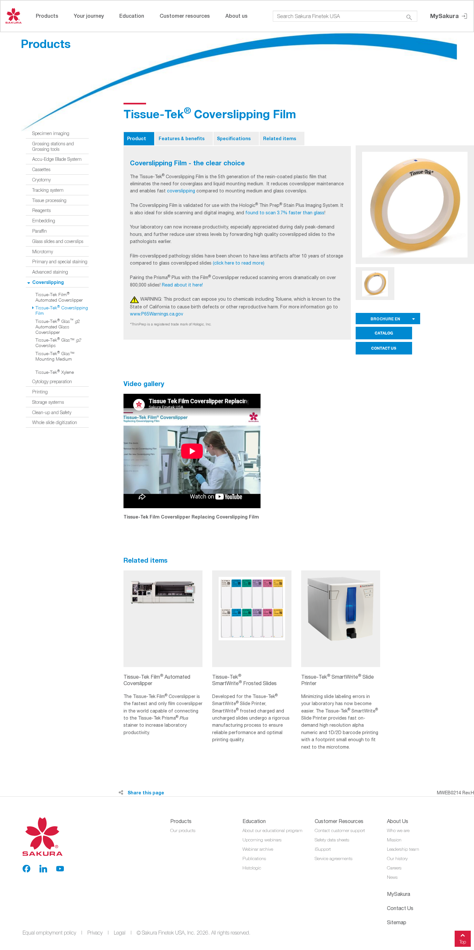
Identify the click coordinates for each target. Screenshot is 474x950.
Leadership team (403, 849)
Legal (119, 932)
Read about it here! (182, 284)
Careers (394, 867)
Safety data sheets (332, 839)
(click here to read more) (238, 263)
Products (47, 16)
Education (131, 16)
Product (136, 138)
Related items (279, 138)
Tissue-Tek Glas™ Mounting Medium (54, 356)
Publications (254, 858)
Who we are (398, 830)
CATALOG (384, 333)
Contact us (400, 908)
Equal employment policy (49, 932)
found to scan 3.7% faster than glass (284, 212)
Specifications (234, 138)
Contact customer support (340, 830)
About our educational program (272, 830)
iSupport (323, 849)
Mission (394, 839)
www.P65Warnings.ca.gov (156, 313)
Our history (397, 858)
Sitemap (396, 922)
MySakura (445, 15)
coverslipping (181, 190)
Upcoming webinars (261, 839)
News (392, 877)
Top (462, 942)
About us (236, 16)
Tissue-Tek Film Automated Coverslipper (59, 297)
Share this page (145, 792)
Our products (182, 830)
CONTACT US (383, 348)
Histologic (251, 867)
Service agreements (333, 858)
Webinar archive (257, 849)
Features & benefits (181, 138)
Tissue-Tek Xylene (54, 372)
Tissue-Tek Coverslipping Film (61, 310)
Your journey (89, 16)
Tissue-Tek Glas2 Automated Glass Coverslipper (57, 327)
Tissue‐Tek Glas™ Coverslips (58, 342)
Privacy (95, 932)
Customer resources (185, 16)
